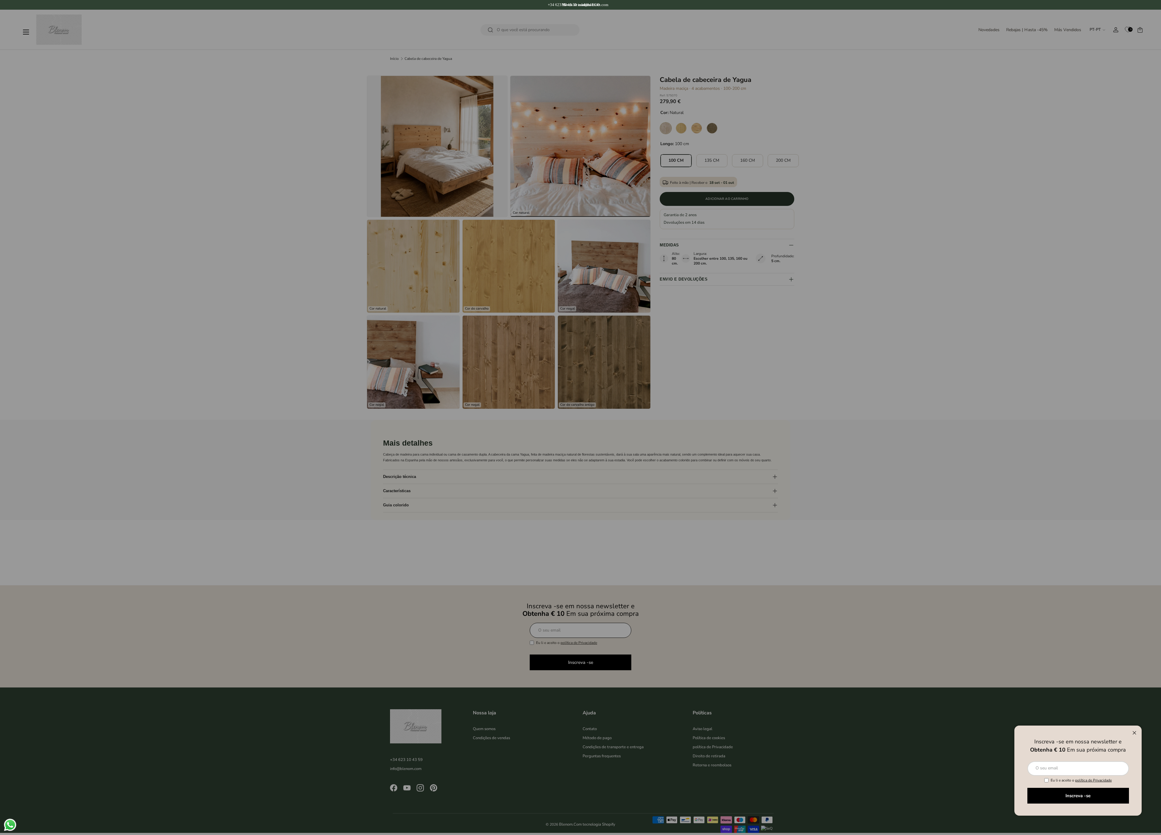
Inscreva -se (1078, 796)
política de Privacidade (1093, 780)
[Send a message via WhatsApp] (10, 825)
